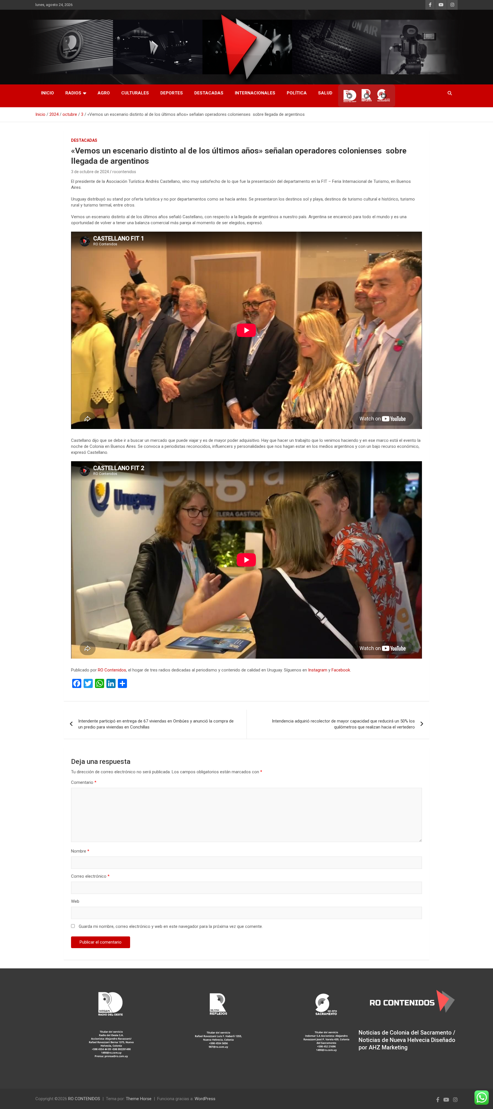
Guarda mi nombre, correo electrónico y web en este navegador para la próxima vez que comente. (171, 926)
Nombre (80, 851)
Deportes (171, 93)
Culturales (135, 93)
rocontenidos (124, 171)
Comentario (83, 782)
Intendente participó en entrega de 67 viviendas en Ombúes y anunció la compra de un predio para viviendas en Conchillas (156, 724)
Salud (325, 93)
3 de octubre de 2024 (90, 171)
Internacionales (255, 93)
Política (297, 93)
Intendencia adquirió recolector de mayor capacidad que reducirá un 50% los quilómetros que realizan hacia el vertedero (343, 724)
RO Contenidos (112, 670)
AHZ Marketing (388, 1047)
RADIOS (73, 93)
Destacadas (208, 93)
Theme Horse (138, 1098)
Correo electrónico (90, 876)
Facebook (341, 670)
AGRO (104, 93)
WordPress (205, 1098)
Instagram (317, 670)
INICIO (47, 93)
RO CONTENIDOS (84, 1098)
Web (75, 901)
